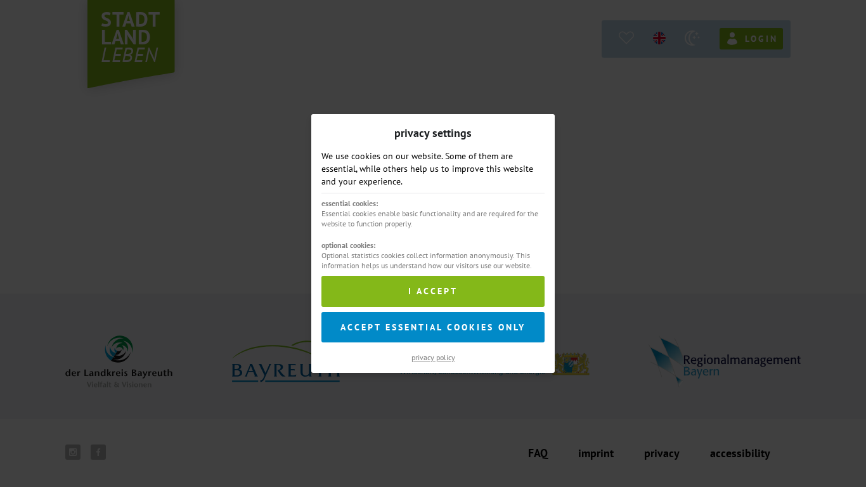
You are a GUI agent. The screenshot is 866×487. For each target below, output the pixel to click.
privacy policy (433, 357)
